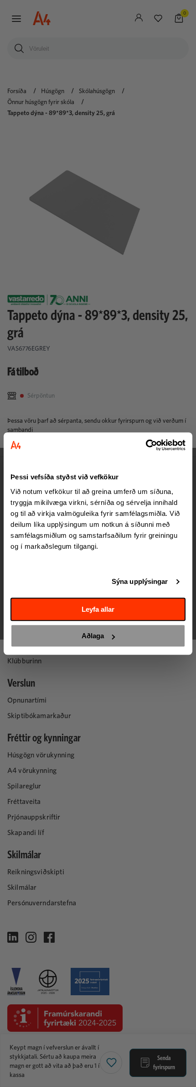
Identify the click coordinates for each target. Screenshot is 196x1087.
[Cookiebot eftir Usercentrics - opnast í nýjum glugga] (146, 445)
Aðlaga (93, 636)
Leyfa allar (98, 609)
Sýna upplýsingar (140, 581)
